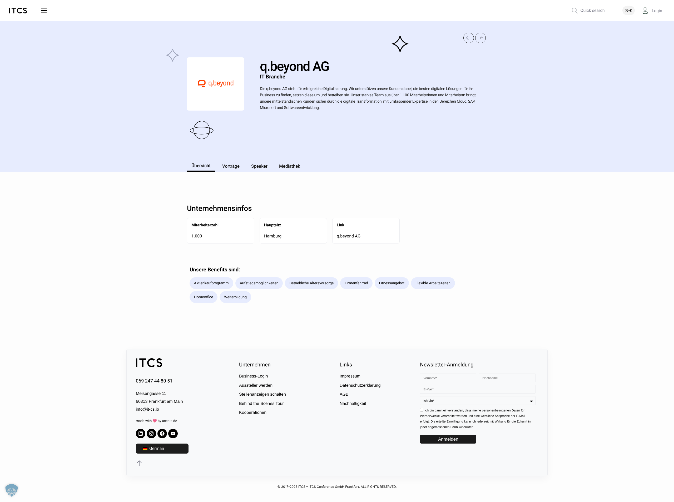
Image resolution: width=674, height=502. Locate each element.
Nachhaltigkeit (353, 403)
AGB (344, 394)
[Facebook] (162, 433)
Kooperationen (252, 412)
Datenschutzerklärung (360, 385)
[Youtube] (173, 433)
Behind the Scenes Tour (261, 403)
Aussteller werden (255, 385)
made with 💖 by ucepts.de (156, 421)
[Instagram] (151, 433)
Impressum (350, 376)
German (156, 448)
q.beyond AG (349, 235)
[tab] (201, 165)
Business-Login (253, 376)
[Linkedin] (140, 433)
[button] (480, 38)
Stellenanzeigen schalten (262, 394)
